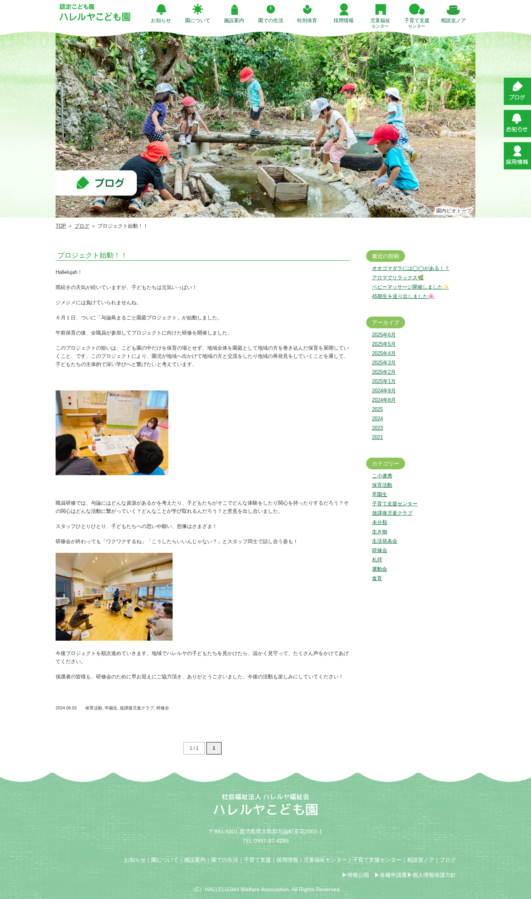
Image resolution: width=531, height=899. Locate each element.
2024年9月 (384, 391)
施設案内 (195, 860)
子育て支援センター (394, 504)
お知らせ (135, 860)
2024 (377, 419)
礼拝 (377, 560)
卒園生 (111, 708)
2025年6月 (384, 335)
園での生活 (224, 860)
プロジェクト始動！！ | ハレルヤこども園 (94, 12)
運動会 (379, 569)
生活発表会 (384, 541)
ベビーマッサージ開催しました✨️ (410, 287)
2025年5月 (384, 344)
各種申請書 (393, 875)
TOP (61, 226)
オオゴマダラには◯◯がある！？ (410, 268)
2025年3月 (384, 363)
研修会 (162, 708)
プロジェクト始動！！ (93, 255)
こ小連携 (382, 476)
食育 (377, 578)
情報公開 (358, 875)
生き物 (379, 532)
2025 (377, 409)
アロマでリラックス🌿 (398, 278)
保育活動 (93, 708)
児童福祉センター (325, 860)
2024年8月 (384, 400)
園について (164, 860)
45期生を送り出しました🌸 (403, 296)
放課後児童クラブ (137, 708)
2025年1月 (384, 381)
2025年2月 (384, 372)
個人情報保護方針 (434, 875)
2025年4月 (384, 353)
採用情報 (287, 860)
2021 (377, 437)
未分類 (379, 522)
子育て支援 (257, 860)
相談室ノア (420, 860)
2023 (377, 428)
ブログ (81, 226)
